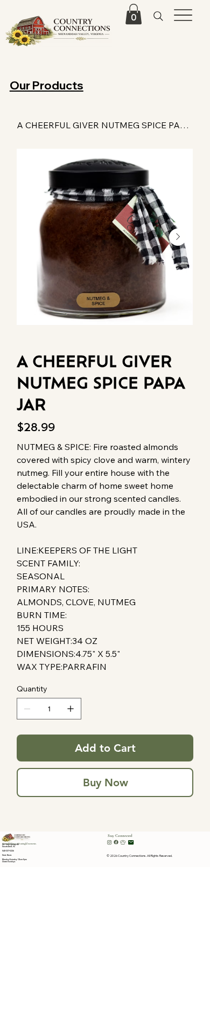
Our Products (46, 85)
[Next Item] (177, 237)
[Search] (158, 16)
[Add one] (70, 708)
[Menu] (183, 15)
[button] (133, 14)
